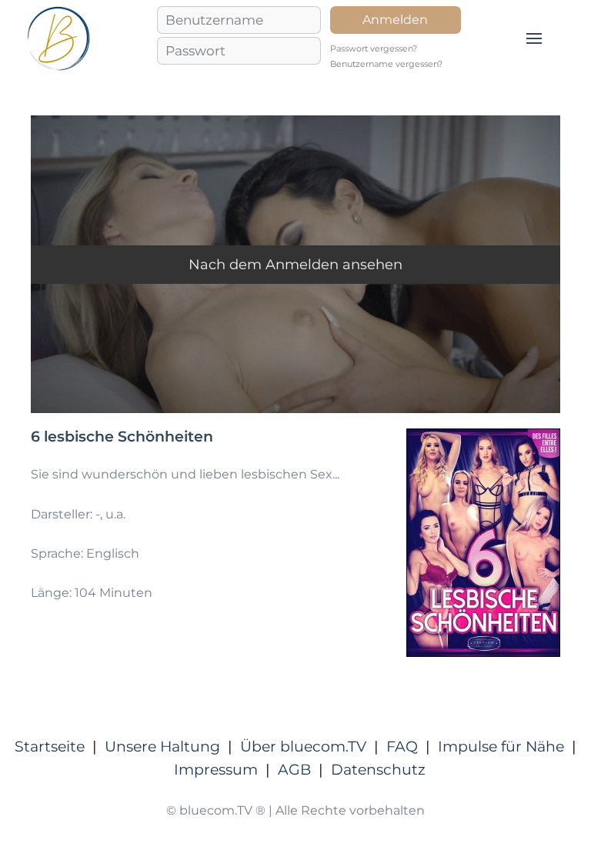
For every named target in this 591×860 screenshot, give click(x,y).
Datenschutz (378, 769)
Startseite (50, 746)
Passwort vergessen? (373, 49)
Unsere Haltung (162, 746)
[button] (534, 38)
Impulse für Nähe (501, 746)
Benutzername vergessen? (386, 64)
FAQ (402, 746)
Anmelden (395, 19)
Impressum (216, 769)
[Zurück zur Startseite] (59, 38)
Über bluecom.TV (303, 746)
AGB (294, 769)
